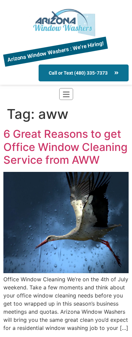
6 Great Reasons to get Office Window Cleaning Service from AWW (65, 146)
